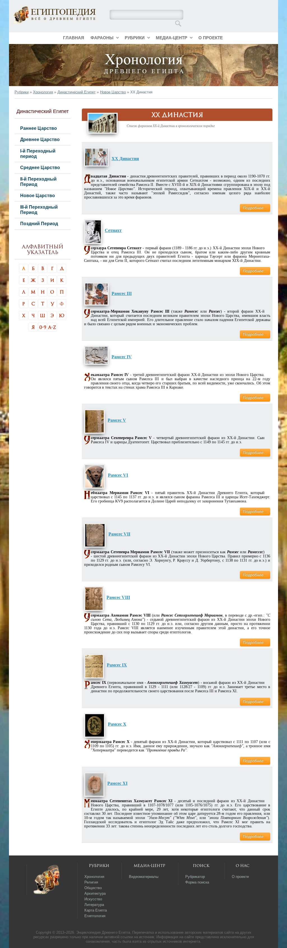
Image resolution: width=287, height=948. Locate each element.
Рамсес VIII (118, 597)
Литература (94, 905)
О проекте (210, 37)
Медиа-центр (171, 37)
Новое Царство (113, 92)
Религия (91, 882)
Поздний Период (39, 223)
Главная (73, 37)
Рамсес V (117, 420)
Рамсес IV (122, 356)
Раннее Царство (38, 128)
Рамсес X (117, 724)
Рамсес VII (119, 534)
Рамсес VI (118, 475)
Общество (93, 888)
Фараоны (102, 37)
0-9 (42, 327)
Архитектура (95, 893)
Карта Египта (95, 910)
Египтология (94, 916)
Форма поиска (197, 882)
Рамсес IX (117, 665)
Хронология (43, 92)
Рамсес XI (117, 783)
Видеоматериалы (143, 877)
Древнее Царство (40, 139)
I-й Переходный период (37, 153)
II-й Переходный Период (38, 181)
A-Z (52, 327)
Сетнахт (113, 230)
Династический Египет (76, 92)
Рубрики (135, 37)
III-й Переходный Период (39, 209)
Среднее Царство (40, 167)
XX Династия (125, 158)
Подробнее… (255, 208)
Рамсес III (122, 293)
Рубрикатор (195, 877)
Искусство (93, 899)
